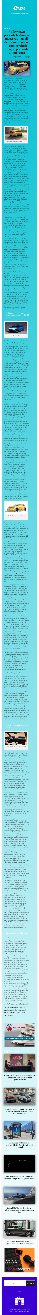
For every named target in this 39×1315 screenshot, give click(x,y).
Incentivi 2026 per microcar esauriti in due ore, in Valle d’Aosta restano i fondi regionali (19, 1111)
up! (23, 1013)
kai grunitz (20, 1010)
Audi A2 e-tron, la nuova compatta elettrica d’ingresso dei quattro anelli (19, 1177)
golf (21, 1007)
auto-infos (7, 28)
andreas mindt (13, 1007)
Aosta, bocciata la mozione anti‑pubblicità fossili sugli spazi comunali (19, 1145)
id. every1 (11, 1010)
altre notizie (14, 1051)
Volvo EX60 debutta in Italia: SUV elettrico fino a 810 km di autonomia (19, 1243)
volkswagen (8, 1015)
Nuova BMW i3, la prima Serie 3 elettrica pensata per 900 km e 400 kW (19, 1210)
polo (6, 1013)
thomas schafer (15, 1013)
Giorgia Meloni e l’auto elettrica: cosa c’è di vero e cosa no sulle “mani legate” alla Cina (19, 1077)
